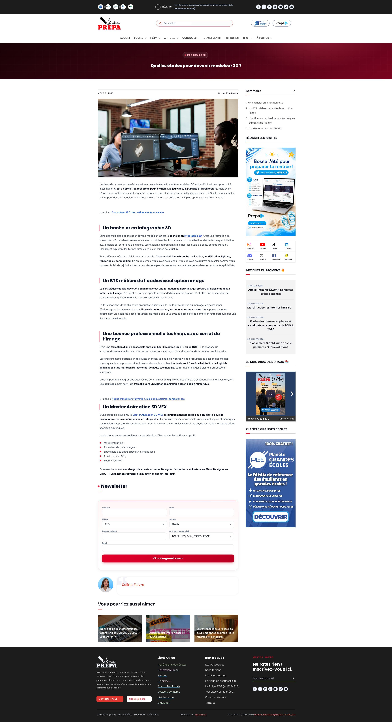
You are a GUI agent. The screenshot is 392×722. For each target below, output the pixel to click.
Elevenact (201, 714)
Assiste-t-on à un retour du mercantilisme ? (195, 7)
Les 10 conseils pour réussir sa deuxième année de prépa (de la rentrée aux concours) (215, 632)
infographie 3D (193, 235)
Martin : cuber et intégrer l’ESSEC (269, 307)
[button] (294, 91)
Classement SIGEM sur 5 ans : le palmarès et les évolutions (271, 345)
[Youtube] (280, 6)
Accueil (125, 38)
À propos (263, 38)
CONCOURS (189, 38)
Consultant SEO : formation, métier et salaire (138, 212)
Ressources (196, 55)
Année (172, 519)
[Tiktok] (286, 6)
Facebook (276, 259)
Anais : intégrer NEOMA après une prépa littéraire (270, 291)
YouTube (263, 248)
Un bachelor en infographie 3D (265, 102)
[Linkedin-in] (275, 6)
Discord (250, 259)
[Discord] (291, 6)
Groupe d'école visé (179, 531)
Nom (171, 507)
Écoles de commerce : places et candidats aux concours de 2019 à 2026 (270, 325)
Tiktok (274, 248)
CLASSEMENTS (212, 38)
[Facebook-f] (258, 6)
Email (104, 543)
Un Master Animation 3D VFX (265, 128)
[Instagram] (269, 6)
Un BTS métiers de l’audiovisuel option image (271, 110)
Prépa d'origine (109, 531)
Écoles (138, 38)
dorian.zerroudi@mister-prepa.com (275, 714)
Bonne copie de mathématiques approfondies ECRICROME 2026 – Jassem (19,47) (119, 632)
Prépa (153, 38)
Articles (169, 38)
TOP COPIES (231, 38)
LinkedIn (288, 248)
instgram (250, 248)
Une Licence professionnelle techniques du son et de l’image (272, 120)
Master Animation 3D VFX (147, 414)
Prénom (106, 507)
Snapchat (288, 259)
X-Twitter (263, 259)
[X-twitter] (264, 6)
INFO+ (246, 38)
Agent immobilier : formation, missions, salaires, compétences (148, 398)
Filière (105, 519)
